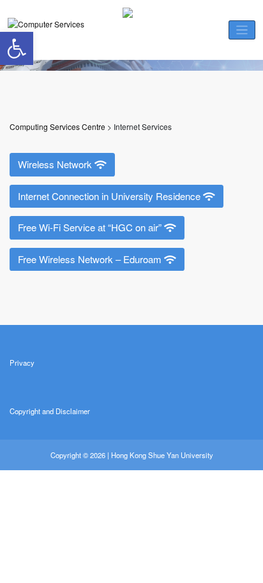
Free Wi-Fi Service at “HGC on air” (91, 227)
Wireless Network (56, 164)
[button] (16, 48)
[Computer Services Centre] (49, 30)
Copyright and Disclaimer (50, 411)
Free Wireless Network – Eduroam (91, 259)
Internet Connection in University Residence (110, 196)
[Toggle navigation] (242, 30)
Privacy (22, 362)
